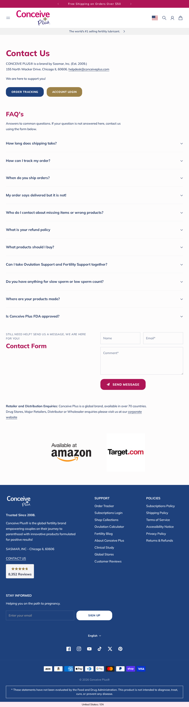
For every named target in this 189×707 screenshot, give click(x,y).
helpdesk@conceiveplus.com (88, 69)
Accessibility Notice (160, 526)
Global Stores (104, 554)
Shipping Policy (157, 513)
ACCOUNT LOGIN (64, 92)
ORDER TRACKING (24, 92)
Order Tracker (104, 506)
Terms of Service (158, 520)
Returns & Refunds (159, 540)
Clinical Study (104, 547)
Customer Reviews (107, 561)
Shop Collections (106, 520)
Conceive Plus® (100, 679)
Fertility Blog (103, 534)
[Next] (131, 4)
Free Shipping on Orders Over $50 (94, 4)
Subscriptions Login (108, 513)
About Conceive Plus (109, 540)
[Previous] (58, 4)
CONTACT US (16, 558)
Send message (126, 384)
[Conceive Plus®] (33, 18)
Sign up (94, 615)
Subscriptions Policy (160, 506)
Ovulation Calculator (109, 526)
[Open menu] (8, 18)
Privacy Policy (156, 534)
